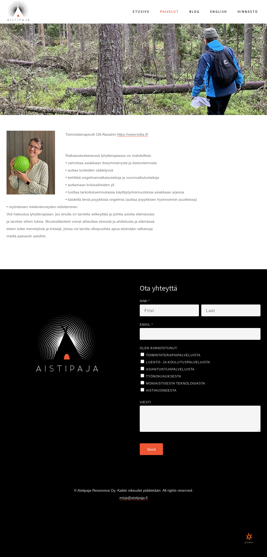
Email (146, 324)
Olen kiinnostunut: (159, 348)
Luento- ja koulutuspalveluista (178, 362)
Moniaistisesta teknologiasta (175, 383)
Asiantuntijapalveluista (170, 369)
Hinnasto (248, 11)
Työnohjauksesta (163, 376)
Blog (194, 11)
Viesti (145, 402)
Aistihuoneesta (161, 390)
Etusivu (141, 11)
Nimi (145, 301)
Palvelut (169, 11)
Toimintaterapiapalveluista (173, 355)
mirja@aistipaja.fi (133, 498)
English (218, 11)
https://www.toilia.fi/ (132, 134)
